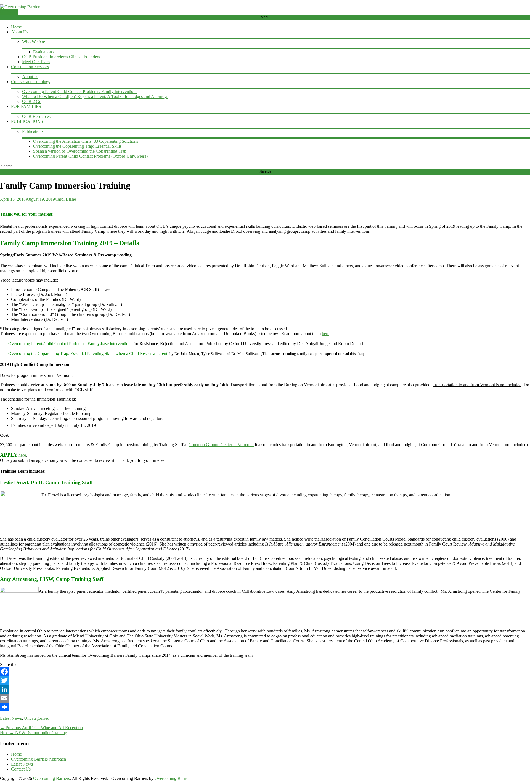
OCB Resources (36, 116)
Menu (265, 17)
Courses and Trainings (30, 81)
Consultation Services (30, 66)
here (325, 333)
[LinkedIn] (265, 689)
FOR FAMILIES (26, 106)
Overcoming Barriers (51, 778)
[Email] (265, 698)
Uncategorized (36, 718)
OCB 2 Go (31, 101)
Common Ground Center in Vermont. (221, 444)
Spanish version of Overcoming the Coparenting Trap (79, 151)
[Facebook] (265, 671)
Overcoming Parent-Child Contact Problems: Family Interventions (79, 91)
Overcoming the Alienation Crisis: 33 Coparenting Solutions (85, 141)
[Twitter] (265, 680)
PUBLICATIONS (27, 121)
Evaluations (43, 51)
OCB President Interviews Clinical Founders (61, 56)
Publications (32, 131)
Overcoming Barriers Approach (38, 759)
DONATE (9, 11)
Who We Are (33, 41)
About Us (19, 32)
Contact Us (21, 769)
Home (16, 27)
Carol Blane (65, 199)
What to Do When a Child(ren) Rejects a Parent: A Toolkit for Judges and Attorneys (95, 96)
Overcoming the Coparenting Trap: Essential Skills (77, 146)
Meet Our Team (36, 61)
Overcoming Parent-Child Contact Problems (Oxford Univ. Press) (90, 156)
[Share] (265, 707)
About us (30, 76)
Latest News (11, 718)
